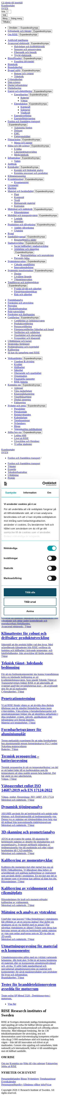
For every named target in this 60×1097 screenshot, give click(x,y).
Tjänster (12, 466)
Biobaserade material (24, 203)
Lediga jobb (20, 435)
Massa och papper (23, 142)
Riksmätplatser (21, 212)
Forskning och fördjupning (21, 314)
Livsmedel (13, 185)
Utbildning (13, 475)
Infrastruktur (14, 157)
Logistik (18, 218)
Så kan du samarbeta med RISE (24, 352)
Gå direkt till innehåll (12, 2)
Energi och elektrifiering (20, 91)
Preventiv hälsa (21, 258)
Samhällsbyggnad (17, 236)
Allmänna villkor (31, 1084)
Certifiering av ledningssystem (29, 320)
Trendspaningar (22, 420)
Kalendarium (20, 417)
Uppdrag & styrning (24, 361)
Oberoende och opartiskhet (27, 373)
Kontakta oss (14, 384)
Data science (14, 82)
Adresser (18, 388)
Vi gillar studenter (23, 444)
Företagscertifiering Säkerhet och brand (34, 329)
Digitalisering (14, 88)
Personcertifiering (23, 326)
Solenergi (25, 109)
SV (3, 8)
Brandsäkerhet (15, 67)
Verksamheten (15, 358)
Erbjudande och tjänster (20, 31)
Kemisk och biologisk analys (28, 170)
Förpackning (14, 139)
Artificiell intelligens (18, 40)
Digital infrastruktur (18, 85)
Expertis (12, 469)
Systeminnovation (17, 261)
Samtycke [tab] (10, 492)
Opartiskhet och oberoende (27, 335)
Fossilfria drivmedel (24, 61)
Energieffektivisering (24, 118)
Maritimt (12, 188)
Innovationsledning (23, 267)
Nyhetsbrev (20, 423)
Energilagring (21, 94)
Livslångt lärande (23, 276)
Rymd (11, 233)
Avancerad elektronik (18, 43)
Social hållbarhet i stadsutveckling (31, 246)
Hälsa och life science (19, 145)
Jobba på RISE (8, 1066)
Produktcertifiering (23, 323)
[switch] (51, 558)
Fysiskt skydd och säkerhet (27, 288)
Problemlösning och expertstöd (23, 346)
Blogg (17, 426)
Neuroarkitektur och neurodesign (37, 255)
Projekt (11, 478)
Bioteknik (13, 64)
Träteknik (19, 76)
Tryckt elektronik (22, 55)
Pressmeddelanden (10, 1078)
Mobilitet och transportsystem (22, 215)
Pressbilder (19, 408)
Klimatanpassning (17, 176)
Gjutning (18, 230)
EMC (17, 133)
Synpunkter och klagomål (27, 338)
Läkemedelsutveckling (25, 151)
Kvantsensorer (21, 182)
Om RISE (13, 34)
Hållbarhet (19, 367)
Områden (13, 28)
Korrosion (19, 206)
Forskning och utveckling (20, 302)
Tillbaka (6, 22)
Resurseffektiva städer (25, 239)
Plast (16, 194)
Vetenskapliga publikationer (28, 429)
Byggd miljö (14, 70)
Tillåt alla (30, 592)
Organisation (20, 376)
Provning (12, 305)
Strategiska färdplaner (19, 344)
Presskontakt (20, 411)
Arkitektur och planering (26, 249)
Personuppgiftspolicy (12, 1084)
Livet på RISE (21, 438)
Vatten (17, 161)
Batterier (24, 97)
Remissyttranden (22, 414)
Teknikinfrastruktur (17, 308)
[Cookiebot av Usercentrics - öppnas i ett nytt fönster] (42, 484)
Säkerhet (18, 370)
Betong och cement (24, 73)
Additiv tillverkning (24, 227)
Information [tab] (29, 492)
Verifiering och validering (27, 332)
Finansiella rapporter (24, 378)
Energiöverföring (22, 115)
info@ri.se (46, 1084)
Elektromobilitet (22, 136)
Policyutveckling (16, 311)
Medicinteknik (21, 154)
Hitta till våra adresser (34, 1063)
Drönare (18, 130)
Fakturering (20, 402)
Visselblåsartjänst (22, 396)
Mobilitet (18, 221)
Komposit (19, 197)
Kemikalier (13, 167)
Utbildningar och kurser (20, 341)
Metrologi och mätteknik (20, 209)
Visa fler (12, 1004)
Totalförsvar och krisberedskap (23, 282)
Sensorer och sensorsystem (27, 49)
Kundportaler (8, 5)
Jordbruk (12, 164)
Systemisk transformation (20, 270)
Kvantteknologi (15, 179)
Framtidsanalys (15, 300)
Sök (3, 11)
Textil (17, 200)
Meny (5, 18)
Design (17, 273)
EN (6, 8)
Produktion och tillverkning (21, 224)
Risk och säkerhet (23, 294)
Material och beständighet (21, 191)
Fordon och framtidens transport (24, 121)
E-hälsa (18, 149)
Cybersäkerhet (15, 79)
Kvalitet (18, 364)
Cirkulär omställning (24, 264)
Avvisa (30, 611)
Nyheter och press (17, 405)
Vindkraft (25, 112)
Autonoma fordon (23, 127)
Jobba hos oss (15, 432)
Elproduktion (20, 103)
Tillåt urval (30, 601)
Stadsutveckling (16, 243)
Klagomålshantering (24, 393)
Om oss (5, 1063)
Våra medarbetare (23, 391)
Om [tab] (49, 492)
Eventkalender (8, 1081)
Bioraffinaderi (15, 58)
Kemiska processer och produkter (31, 173)
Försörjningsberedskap (25, 291)
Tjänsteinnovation (23, 279)
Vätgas (24, 100)
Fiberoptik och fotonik (25, 52)
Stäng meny (16, 18)
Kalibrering (13, 349)
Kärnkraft (25, 107)
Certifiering (13, 317)
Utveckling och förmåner (26, 441)
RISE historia (21, 381)
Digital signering (22, 399)
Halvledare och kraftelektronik (29, 46)
